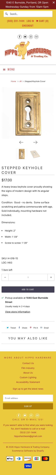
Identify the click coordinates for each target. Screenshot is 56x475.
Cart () (43, 20)
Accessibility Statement (28, 382)
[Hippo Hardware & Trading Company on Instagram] (31, 36)
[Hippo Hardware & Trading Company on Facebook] (20, 36)
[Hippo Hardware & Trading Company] (28, 51)
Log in (30, 20)
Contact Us (28, 363)
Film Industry (28, 368)
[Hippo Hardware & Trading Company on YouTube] (25, 36)
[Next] (35, 142)
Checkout (28, 25)
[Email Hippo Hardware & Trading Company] (36, 36)
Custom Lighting (28, 377)
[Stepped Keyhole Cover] (28, 113)
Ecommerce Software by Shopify (28, 450)
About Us (28, 372)
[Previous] (20, 142)
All (20, 81)
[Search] (7, 14)
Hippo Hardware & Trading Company (31, 447)
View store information (17, 311)
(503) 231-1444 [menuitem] (16, 20)
